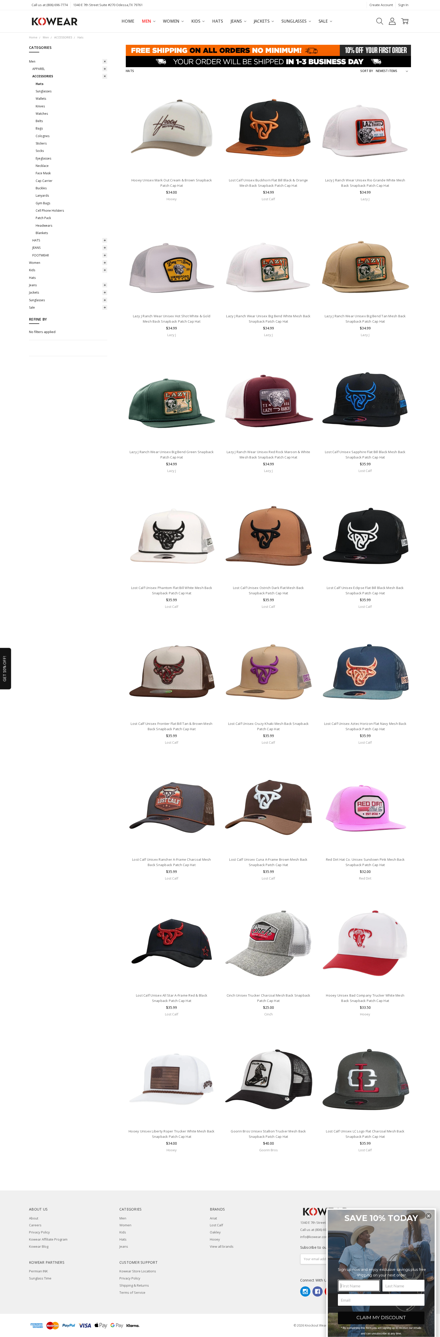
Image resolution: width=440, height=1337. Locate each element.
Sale (324, 21)
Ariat (213, 1218)
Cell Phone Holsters (50, 210)
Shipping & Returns (134, 1285)
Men (147, 21)
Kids (196, 21)
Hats (217, 21)
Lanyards (42, 195)
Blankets (42, 233)
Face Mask (43, 173)
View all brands (221, 1246)
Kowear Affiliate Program (48, 1239)
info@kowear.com (314, 1236)
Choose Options (171, 164)
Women (171, 21)
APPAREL (38, 69)
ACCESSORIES (42, 76)
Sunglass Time (40, 1278)
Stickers (41, 143)
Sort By (366, 71)
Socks (40, 151)
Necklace (42, 166)
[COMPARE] (208, 99)
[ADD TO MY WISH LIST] (208, 107)
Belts (39, 121)
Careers (35, 1225)
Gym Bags (43, 203)
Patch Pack (43, 218)
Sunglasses (294, 21)
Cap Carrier (44, 181)
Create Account (381, 5)
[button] (428, 1216)
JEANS (36, 248)
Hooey (215, 1239)
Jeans (237, 21)
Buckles (41, 188)
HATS (36, 240)
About (33, 1218)
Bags (39, 128)
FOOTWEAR (40, 255)
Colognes (42, 136)
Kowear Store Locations (137, 1271)
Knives (40, 106)
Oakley (215, 1232)
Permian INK (38, 1271)
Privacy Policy (39, 1232)
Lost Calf (216, 1225)
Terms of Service (132, 1292)
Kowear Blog (38, 1246)
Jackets (262, 21)
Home (127, 21)
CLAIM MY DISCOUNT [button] (381, 1317)
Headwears (44, 225)
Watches (42, 113)
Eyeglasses (43, 158)
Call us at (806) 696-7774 (50, 5)
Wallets (41, 98)
